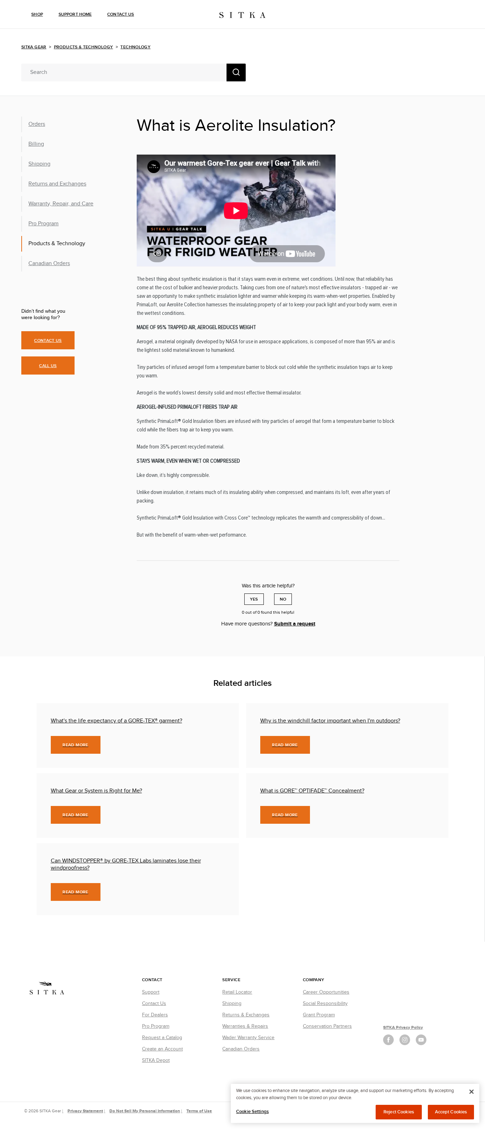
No (283, 599)
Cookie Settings (252, 1111)
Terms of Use (199, 1111)
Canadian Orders (49, 263)
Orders (36, 124)
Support (150, 992)
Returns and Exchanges (57, 184)
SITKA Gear (34, 47)
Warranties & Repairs (245, 1026)
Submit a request (294, 623)
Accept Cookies (451, 1112)
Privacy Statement (85, 1111)
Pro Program (43, 223)
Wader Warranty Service (248, 1038)
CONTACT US (48, 340)
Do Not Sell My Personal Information (144, 1111)
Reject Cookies (398, 1112)
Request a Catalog (162, 1038)
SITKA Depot (156, 1060)
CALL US (48, 366)
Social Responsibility (325, 1003)
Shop (37, 14)
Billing (36, 144)
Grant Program (319, 1015)
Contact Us (120, 14)
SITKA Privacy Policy (403, 1027)
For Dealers (155, 1015)
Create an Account (162, 1049)
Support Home (75, 14)
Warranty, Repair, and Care (60, 203)
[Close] (471, 1092)
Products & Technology (83, 47)
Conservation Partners (327, 1026)
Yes (254, 599)
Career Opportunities (326, 992)
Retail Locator (237, 992)
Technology (135, 47)
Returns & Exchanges (245, 1015)
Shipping (39, 164)
